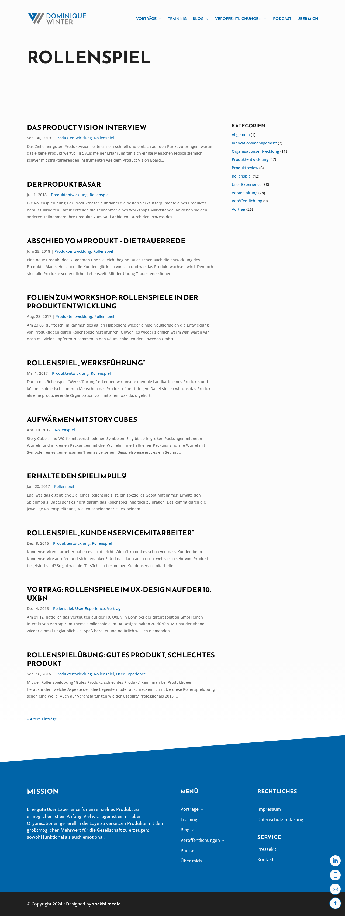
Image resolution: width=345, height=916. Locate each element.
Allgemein (241, 134)
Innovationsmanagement (254, 142)
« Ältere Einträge (42, 718)
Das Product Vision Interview (87, 127)
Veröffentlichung (247, 200)
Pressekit (266, 849)
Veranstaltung (244, 192)
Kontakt (265, 859)
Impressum (269, 809)
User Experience (90, 608)
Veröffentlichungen (238, 19)
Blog (198, 19)
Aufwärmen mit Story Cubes (82, 419)
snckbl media (106, 904)
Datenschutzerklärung (280, 820)
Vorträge (146, 19)
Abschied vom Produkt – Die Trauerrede (106, 241)
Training (177, 19)
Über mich (307, 19)
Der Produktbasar (64, 184)
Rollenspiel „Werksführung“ (86, 363)
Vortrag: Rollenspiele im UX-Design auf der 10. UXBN (119, 593)
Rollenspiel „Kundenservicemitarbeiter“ (110, 533)
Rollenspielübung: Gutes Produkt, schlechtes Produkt (121, 659)
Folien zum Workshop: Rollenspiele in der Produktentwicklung (113, 301)
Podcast (282, 19)
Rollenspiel (104, 137)
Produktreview (245, 167)
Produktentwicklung (73, 137)
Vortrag (113, 608)
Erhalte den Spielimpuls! (77, 476)
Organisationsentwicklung (255, 151)
